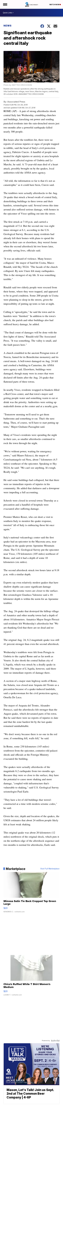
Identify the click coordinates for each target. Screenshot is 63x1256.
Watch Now (54, 4)
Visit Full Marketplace (49, 869)
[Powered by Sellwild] (55, 1041)
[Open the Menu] (5, 4)
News (8, 25)
